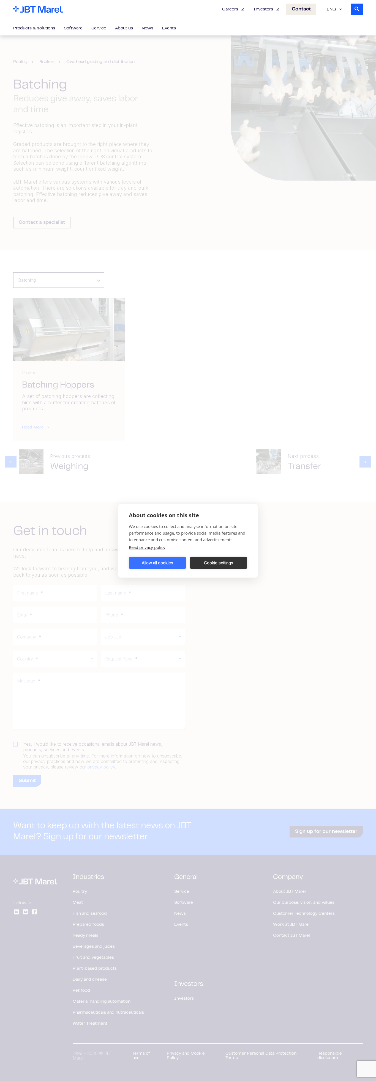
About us (124, 28)
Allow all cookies (157, 562)
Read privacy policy (147, 547)
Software (73, 28)
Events (169, 28)
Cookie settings (218, 562)
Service (98, 28)
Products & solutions (34, 28)
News (147, 28)
